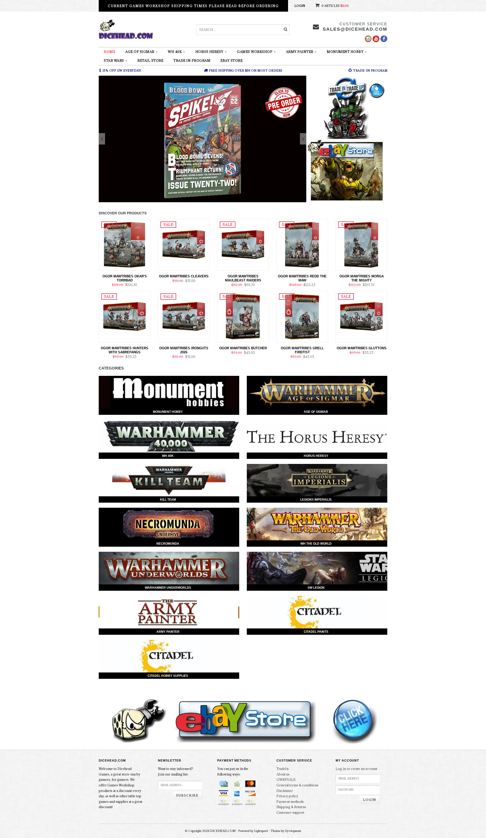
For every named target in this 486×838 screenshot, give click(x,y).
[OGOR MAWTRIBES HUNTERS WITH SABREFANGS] (124, 316)
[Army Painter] (169, 612)
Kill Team (168, 499)
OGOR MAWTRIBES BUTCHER (243, 348)
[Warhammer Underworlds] (169, 568)
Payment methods (290, 802)
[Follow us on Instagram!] (368, 38)
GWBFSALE (285, 780)
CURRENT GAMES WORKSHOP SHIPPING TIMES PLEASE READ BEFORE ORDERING (193, 6)
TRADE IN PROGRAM (191, 60)
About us (283, 774)
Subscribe (187, 795)
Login (299, 6)
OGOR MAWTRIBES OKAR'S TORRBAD (125, 278)
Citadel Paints (316, 631)
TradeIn (282, 769)
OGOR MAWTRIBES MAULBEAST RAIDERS (243, 278)
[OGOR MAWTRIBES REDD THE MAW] (302, 244)
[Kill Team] (169, 480)
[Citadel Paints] (317, 612)
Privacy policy (287, 796)
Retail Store (150, 60)
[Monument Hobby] (169, 392)
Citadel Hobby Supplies (168, 676)
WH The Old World (316, 543)
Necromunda (167, 543)
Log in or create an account (356, 769)
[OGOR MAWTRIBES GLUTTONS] (361, 316)
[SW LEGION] (317, 568)
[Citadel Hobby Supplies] (169, 656)
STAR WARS (114, 60)
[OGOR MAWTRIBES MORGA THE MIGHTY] (361, 244)
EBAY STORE (231, 60)
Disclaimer (284, 791)
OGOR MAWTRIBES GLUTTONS (362, 348)
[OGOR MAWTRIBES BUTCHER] (243, 316)
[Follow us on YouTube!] (376, 38)
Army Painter (299, 52)
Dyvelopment (293, 831)
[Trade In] (346, 107)
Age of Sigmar (139, 52)
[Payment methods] (223, 784)
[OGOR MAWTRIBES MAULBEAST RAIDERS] (243, 244)
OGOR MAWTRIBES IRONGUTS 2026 (183, 350)
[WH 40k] (169, 436)
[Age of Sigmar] (317, 392)
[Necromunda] (169, 524)
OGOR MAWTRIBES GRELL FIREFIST (302, 350)
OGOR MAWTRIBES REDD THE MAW (302, 278)
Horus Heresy (209, 52)
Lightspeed (261, 831)
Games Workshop (254, 52)
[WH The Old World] (317, 524)
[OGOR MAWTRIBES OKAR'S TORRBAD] (124, 244)
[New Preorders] (202, 139)
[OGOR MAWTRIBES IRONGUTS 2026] (183, 316)
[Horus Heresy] (317, 436)
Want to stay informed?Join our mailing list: (175, 771)
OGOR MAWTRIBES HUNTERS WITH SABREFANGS (124, 350)
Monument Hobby (345, 52)
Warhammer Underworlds (168, 587)
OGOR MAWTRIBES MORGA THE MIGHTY (361, 278)
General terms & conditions (297, 785)
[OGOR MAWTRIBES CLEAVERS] (183, 244)
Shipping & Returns (291, 807)
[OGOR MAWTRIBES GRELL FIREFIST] (302, 316)
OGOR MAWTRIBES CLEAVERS (184, 276)
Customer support (290, 812)
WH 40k (175, 52)
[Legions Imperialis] (317, 480)
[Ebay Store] (346, 171)
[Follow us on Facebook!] (383, 38)
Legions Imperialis (316, 499)
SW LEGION (316, 587)
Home (109, 52)
